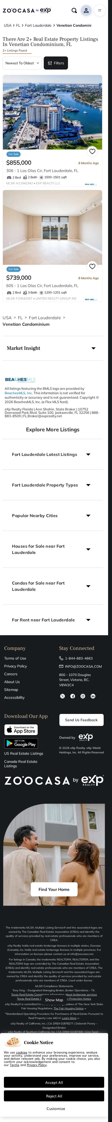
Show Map (54, 1000)
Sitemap (11, 690)
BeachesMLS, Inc (18, 393)
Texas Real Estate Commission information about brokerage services (54, 994)
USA (7, 317)
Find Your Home (54, 889)
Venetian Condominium (26, 324)
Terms (14, 1064)
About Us (12, 682)
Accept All (54, 1082)
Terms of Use (15, 658)
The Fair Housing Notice (69, 1008)
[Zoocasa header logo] (27, 10)
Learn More (69, 1018)
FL (20, 317)
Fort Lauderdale (45, 317)
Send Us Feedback (81, 720)
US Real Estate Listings (23, 753)
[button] (53, 348)
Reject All (54, 1095)
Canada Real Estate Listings (21, 763)
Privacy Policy (15, 666)
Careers (10, 674)
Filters (59, 63)
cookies (21, 1052)
